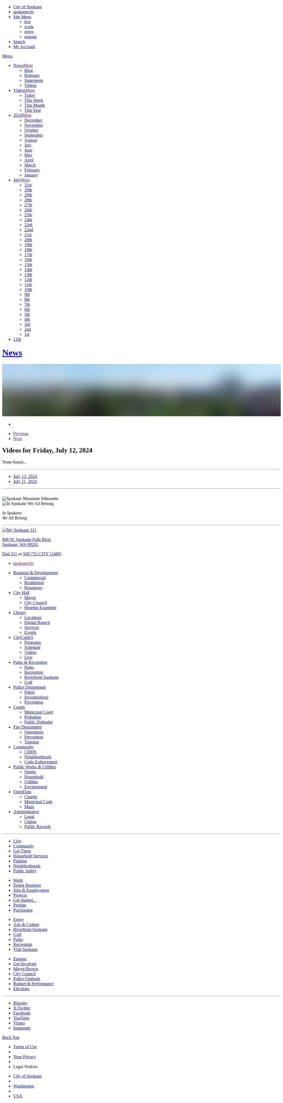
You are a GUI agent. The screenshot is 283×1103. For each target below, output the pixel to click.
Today (29, 95)
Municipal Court (38, 712)
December (33, 120)
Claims (30, 821)
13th (28, 274)
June (28, 150)
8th (27, 299)
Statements (33, 80)
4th (27, 319)
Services (31, 627)
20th (28, 239)
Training (31, 742)
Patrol (29, 692)
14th (28, 269)
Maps (29, 806)
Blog (28, 70)
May (28, 155)
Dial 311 (9, 554)
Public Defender (38, 722)
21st (28, 234)
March (30, 165)
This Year (32, 110)
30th (28, 190)
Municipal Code (38, 801)
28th (28, 199)
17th (28, 254)
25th (28, 214)
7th (27, 304)
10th (28, 289)
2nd (27, 329)
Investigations (36, 697)
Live (28, 657)
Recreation (33, 672)
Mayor (30, 597)
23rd (28, 224)
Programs (32, 642)
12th (28, 279)
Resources (33, 587)
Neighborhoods (37, 757)
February (32, 170)
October (31, 130)
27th (28, 204)
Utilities (31, 781)
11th (28, 284)
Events (30, 632)
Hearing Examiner (40, 607)
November (33, 125)
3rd (27, 324)
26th (28, 209)
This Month (34, 105)
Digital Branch (37, 622)
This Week (33, 100)
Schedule (32, 647)
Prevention (33, 702)
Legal (29, 816)
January (31, 175)
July (28, 145)
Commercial (35, 577)
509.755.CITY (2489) (42, 554)
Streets (30, 771)
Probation (32, 717)
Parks (29, 667)
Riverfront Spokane (41, 677)
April (28, 160)
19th (28, 244)
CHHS (30, 752)
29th (28, 194)
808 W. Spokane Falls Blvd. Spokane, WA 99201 (26, 542)
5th (27, 314)
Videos (30, 85)
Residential (34, 582)
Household (33, 776)
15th (28, 264)
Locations (32, 617)
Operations (33, 732)
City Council (35, 602)
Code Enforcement (40, 761)
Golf (28, 682)
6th (27, 309)
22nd (28, 229)
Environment (35, 786)
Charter (30, 796)
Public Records (37, 826)
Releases (32, 75)
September (33, 135)
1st (26, 334)
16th (28, 259)
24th (28, 219)
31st (28, 185)
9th (27, 294)
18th (28, 249)
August (30, 140)
